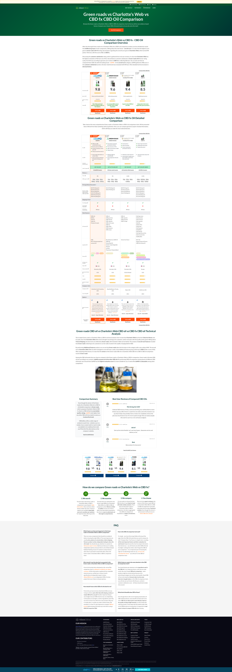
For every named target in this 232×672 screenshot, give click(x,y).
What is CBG (119, 652)
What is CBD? (120, 644)
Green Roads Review (107, 624)
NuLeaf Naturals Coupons (136, 646)
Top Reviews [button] (137, 7)
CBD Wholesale (134, 624)
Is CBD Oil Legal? (147, 624)
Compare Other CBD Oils (144, 70)
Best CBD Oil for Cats (121, 639)
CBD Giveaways (147, 628)
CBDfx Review (106, 631)
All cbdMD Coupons (97, 170)
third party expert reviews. (90, 545)
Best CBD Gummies (121, 629)
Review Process (143, 4)
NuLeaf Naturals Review (108, 633)
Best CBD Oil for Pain (121, 624)
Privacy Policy (147, 641)
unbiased (113, 1)
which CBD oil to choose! (146, 513)
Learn (154, 7)
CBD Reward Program (135, 622)
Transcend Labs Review (108, 629)
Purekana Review (106, 639)
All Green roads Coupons (112, 170)
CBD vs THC (119, 650)
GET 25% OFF (97, 167)
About (150, 4)
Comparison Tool (147, 622)
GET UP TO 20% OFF (113, 167)
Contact (154, 4)
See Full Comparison (116, 30)
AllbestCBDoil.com (88, 577)
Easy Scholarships (148, 629)
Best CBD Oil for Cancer (122, 635)
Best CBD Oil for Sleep (121, 633)
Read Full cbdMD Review (88, 434)
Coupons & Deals (134, 4)
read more (97, 312)
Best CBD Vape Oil (121, 628)
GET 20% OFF (128, 167)
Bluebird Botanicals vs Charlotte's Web (107, 648)
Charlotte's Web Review (108, 626)
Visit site (97, 110)
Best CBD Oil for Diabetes (122, 637)
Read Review (97, 113)
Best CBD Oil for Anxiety (122, 626)
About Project (147, 635)
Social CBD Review (107, 637)
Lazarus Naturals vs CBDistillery (107, 655)
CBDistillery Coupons (135, 637)
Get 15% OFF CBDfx (143, 167)
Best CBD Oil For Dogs (121, 631)
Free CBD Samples (134, 629)
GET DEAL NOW (142, 669)
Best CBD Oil (119, 622)
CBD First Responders (135, 626)
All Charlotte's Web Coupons (128, 170)
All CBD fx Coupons (143, 170)
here (93, 645)
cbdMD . (112, 62)
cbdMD (88, 413)
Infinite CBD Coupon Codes (136, 644)
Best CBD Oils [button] (128, 7)
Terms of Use (147, 639)
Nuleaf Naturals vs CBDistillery (107, 652)
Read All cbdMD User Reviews (129, 450)
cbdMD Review (106, 622)
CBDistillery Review (107, 628)
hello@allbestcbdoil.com (117, 665)
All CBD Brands (147, 626)
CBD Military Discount (135, 628)
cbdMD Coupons (134, 639)
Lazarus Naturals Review (108, 635)
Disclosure (146, 643)
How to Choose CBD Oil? (122, 646)
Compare (92, 475)
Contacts (146, 637)
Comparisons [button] (146, 7)
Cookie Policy (147, 644)
